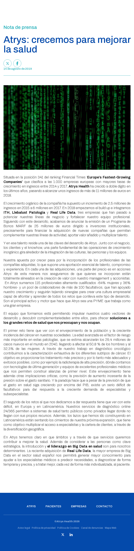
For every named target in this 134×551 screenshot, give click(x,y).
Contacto (104, 506)
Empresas (78, 506)
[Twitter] (7, 63)
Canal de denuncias (92, 528)
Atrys (31, 506)
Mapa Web (110, 528)
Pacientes (53, 506)
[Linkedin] (71, 535)
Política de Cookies (68, 528)
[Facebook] (17, 63)
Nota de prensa (20, 27)
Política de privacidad (43, 528)
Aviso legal (24, 528)
